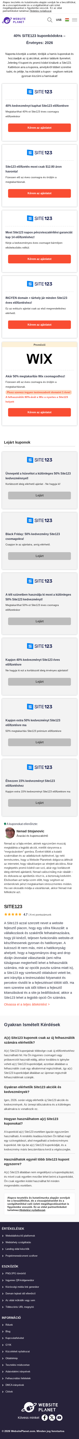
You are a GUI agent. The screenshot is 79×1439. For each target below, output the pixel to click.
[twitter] (52, 1418)
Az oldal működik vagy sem (20, 1300)
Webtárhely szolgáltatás (18, 1242)
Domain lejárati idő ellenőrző (20, 1293)
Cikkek (9, 1391)
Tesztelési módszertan (18, 1365)
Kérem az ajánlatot (39, 127)
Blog (8, 1331)
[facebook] (45, 1418)
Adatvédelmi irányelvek (18, 1371)
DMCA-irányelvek (15, 1385)
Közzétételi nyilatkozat (18, 1351)
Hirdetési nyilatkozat (40, 11)
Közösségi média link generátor (22, 1286)
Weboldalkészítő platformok (20, 1235)
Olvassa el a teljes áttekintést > (27, 1004)
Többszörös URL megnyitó (20, 1307)
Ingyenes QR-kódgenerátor (20, 1280)
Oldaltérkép (12, 1358)
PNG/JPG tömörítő (16, 1273)
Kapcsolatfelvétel (15, 1338)
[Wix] (39, 383)
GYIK (8, 1344)
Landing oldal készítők (17, 1249)
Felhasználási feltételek (18, 1378)
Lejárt (40, 495)
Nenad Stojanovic (30, 831)
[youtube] (59, 1418)
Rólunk (9, 1324)
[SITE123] (39, 112)
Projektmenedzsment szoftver (21, 1255)
